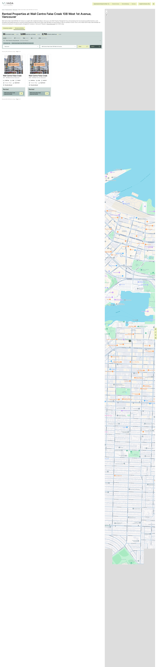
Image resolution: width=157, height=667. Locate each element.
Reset (80, 46)
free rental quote (51, 24)
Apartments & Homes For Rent (100, 3)
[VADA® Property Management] (7, 3)
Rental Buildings (125, 3)
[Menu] (153, 3)
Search (92, 46)
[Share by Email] (155, 337)
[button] (130, 341)
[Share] (155, 332)
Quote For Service (143, 3)
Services (134, 3)
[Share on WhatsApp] (155, 329)
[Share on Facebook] (155, 335)
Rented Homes (115, 3)
